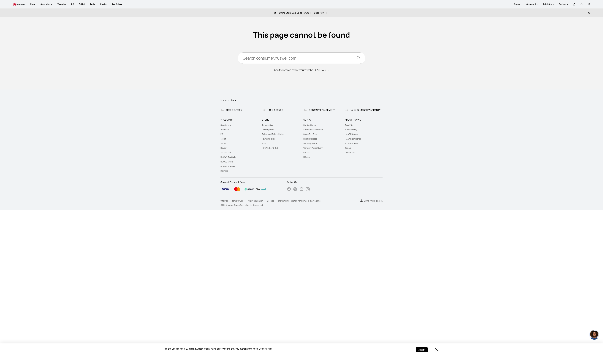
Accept (421, 349)
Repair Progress (310, 139)
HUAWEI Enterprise (353, 139)
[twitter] (295, 189)
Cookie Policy (265, 348)
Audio (222, 143)
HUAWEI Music (226, 161)
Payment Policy (268, 139)
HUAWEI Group (351, 134)
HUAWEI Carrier (351, 143)
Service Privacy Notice (313, 129)
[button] (574, 4)
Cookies (270, 201)
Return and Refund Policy (273, 134)
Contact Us (350, 152)
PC (221, 134)
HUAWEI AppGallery (228, 157)
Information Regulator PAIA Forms (292, 201)
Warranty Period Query (313, 148)
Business (224, 171)
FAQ (264, 143)
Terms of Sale (267, 125)
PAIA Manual (315, 201)
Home (223, 100)
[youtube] (301, 189)
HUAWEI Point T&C (270, 148)
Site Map (224, 201)
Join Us (348, 148)
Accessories (225, 152)
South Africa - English (373, 201)
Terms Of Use (237, 201)
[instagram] (308, 189)
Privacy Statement (255, 201)
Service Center (309, 125)
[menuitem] (239, 125)
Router (223, 148)
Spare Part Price (310, 134)
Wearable (224, 129)
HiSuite (306, 157)
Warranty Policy (310, 143)
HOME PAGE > (321, 70)
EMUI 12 (306, 152)
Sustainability (351, 129)
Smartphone (225, 125)
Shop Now (319, 12)
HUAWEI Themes (227, 166)
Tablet (223, 139)
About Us (349, 125)
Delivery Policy (268, 129)
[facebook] (289, 189)
